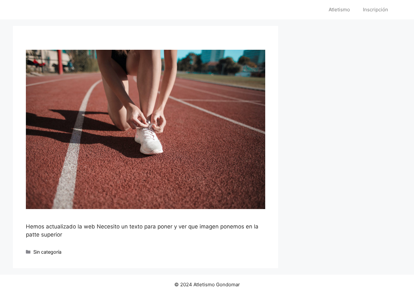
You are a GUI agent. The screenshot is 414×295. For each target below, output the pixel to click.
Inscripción (375, 9)
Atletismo (339, 9)
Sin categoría (47, 252)
